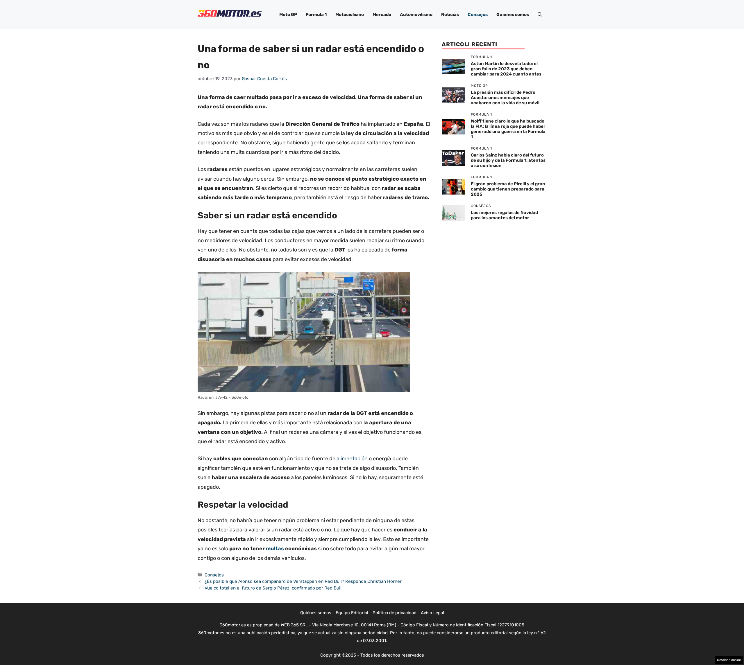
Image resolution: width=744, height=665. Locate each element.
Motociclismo (349, 14)
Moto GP (288, 14)
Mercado (382, 14)
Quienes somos (512, 14)
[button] (539, 14)
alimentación (352, 458)
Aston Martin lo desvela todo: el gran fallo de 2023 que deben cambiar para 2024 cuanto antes (506, 69)
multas (275, 548)
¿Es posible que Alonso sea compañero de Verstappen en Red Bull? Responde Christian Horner (303, 581)
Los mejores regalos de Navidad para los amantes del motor (504, 215)
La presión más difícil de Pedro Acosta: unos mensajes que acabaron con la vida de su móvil (505, 97)
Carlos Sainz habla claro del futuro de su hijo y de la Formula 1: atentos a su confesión (508, 160)
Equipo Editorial (352, 612)
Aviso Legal (432, 612)
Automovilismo (416, 14)
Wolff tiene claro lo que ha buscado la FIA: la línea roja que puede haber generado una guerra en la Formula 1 (508, 128)
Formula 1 (316, 14)
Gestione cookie (729, 660)
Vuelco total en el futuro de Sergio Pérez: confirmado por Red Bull (273, 588)
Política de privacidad (394, 612)
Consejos (478, 14)
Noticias (450, 14)
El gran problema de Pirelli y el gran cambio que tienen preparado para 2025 (508, 189)
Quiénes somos (315, 612)
